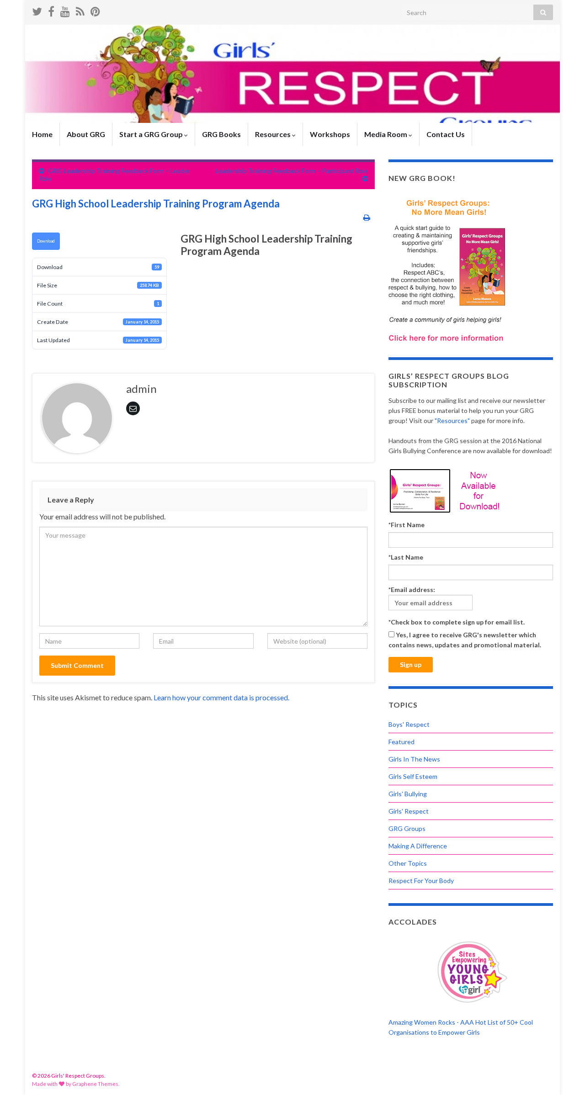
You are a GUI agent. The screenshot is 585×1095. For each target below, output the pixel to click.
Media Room (386, 134)
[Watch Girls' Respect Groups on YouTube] (65, 9)
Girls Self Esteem (412, 776)
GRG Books (221, 134)
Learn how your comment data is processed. (221, 697)
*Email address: (411, 589)
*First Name (406, 525)
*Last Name (405, 557)
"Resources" (452, 420)
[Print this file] (366, 217)
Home (42, 134)
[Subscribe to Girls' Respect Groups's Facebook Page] (51, 9)
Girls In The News (414, 759)
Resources (273, 134)
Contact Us (445, 134)
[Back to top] (564, 1074)
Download (46, 240)
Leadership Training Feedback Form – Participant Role (291, 171)
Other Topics (407, 863)
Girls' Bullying (407, 794)
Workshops (330, 134)
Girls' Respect (408, 811)
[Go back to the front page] (292, 74)
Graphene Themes (95, 1083)
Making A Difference (417, 846)
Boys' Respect (409, 724)
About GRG (86, 134)
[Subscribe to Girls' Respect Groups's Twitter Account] (37, 9)
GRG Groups (406, 828)
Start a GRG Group (151, 134)
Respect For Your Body (421, 880)
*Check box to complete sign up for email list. (456, 622)
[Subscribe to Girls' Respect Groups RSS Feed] (80, 9)
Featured (401, 742)
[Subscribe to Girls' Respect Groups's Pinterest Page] (95, 9)
